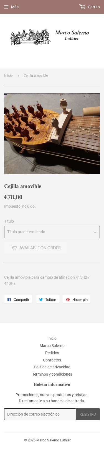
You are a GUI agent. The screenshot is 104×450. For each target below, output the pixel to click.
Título (9, 221)
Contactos (52, 360)
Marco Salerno (52, 345)
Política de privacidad (52, 367)
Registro (88, 414)
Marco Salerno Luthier (53, 440)
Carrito (93, 7)
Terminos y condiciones (52, 374)
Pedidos (52, 353)
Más (15, 7)
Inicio (8, 75)
